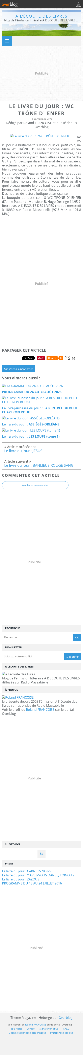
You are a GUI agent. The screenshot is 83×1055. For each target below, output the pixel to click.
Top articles (15, 1028)
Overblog (66, 1017)
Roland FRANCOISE (40, 709)
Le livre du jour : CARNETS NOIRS (26, 871)
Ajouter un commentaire (35, 485)
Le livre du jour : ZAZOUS (20, 879)
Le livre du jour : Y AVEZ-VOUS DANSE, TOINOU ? (38, 875)
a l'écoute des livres (41, 16)
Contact (31, 1028)
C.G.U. (66, 1028)
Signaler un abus (49, 1028)
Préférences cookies (61, 1032)
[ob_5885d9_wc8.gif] (39, 136)
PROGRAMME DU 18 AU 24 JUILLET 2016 (32, 883)
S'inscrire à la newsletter (18, 369)
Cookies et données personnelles (27, 1032)
